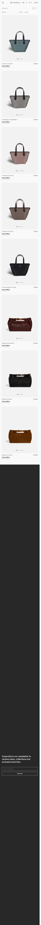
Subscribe (20, 773)
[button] (3, 2)
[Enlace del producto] (20, 38)
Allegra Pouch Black (7, 399)
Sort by (21, 12)
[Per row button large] (33, 8)
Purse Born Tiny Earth (7, 63)
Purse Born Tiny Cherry (8, 175)
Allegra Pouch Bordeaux (8, 343)
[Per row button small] (36, 8)
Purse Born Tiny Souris (7, 231)
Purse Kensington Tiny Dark (9, 287)
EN (23, 2)
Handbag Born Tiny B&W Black (9, 119)
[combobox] (25, 2)
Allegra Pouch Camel (7, 455)
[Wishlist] (31, 2)
